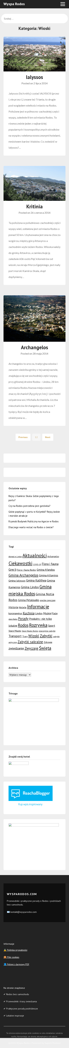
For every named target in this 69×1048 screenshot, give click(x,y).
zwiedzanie (16, 648)
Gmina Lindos (30, 587)
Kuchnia (28, 613)
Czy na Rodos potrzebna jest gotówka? (29, 505)
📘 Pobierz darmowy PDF (16, 964)
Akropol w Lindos (15, 556)
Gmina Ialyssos (17, 580)
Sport (51, 625)
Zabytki (46, 635)
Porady (23, 618)
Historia (13, 607)
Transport (15, 636)
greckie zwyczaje (47, 600)
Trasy (25, 636)
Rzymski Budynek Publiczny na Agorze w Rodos (34, 521)
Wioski (33, 635)
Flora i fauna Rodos (26, 569)
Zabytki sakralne (30, 642)
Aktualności (34, 555)
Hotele (22, 607)
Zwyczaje (31, 648)
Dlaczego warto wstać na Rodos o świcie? (31, 527)
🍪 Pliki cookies (11, 957)
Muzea (47, 613)
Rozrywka (38, 625)
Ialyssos (34, 77)
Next (47, 437)
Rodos (23, 625)
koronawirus (15, 613)
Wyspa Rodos (14, 4)
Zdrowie (48, 642)
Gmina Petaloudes (28, 600)
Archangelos (34, 347)
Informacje (38, 606)
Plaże (55, 613)
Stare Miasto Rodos (30, 631)
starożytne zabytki (47, 631)
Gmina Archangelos (23, 575)
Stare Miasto (15, 630)
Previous (23, 437)
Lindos (39, 613)
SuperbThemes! (53, 1042)
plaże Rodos (13, 619)
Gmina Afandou (46, 570)
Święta (45, 648)
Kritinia (34, 206)
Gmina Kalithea (36, 580)
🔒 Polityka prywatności (15, 950)
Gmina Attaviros (48, 575)
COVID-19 (37, 564)
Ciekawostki (20, 563)
